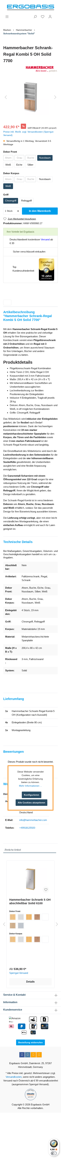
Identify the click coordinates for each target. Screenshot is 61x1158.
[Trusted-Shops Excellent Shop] (46, 269)
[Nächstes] (55, 97)
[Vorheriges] (5, 97)
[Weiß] (45, 917)
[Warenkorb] (56, 15)
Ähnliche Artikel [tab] (13, 849)
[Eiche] (12, 925)
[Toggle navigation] (7, 302)
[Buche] (29, 917)
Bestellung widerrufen (30, 1042)
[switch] (54, 1153)
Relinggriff (26, 200)
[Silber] (20, 925)
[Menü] (7, 17)
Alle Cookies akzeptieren (31, 802)
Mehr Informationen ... (30, 785)
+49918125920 (27, 827)
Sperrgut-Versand (18, 973)
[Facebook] (22, 1054)
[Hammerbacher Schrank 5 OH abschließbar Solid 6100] (30, 879)
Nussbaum (45, 157)
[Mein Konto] (50, 17)
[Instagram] (27, 1054)
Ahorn (8, 157)
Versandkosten (14, 1076)
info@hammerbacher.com (33, 820)
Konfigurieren (31, 795)
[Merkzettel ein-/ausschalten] (46, 889)
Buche (30, 157)
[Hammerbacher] (30, 69)
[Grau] (20, 917)
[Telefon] (39, 1054)
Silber (30, 164)
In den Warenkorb (40, 211)
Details (30, 981)
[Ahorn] (12, 917)
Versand (45, 239)
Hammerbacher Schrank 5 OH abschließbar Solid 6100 (30, 901)
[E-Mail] (33, 1054)
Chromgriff (10, 200)
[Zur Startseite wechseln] (30, 7)
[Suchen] (35, 17)
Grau (19, 157)
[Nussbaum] (37, 917)
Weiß (8, 164)
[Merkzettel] (42, 17)
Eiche (19, 164)
